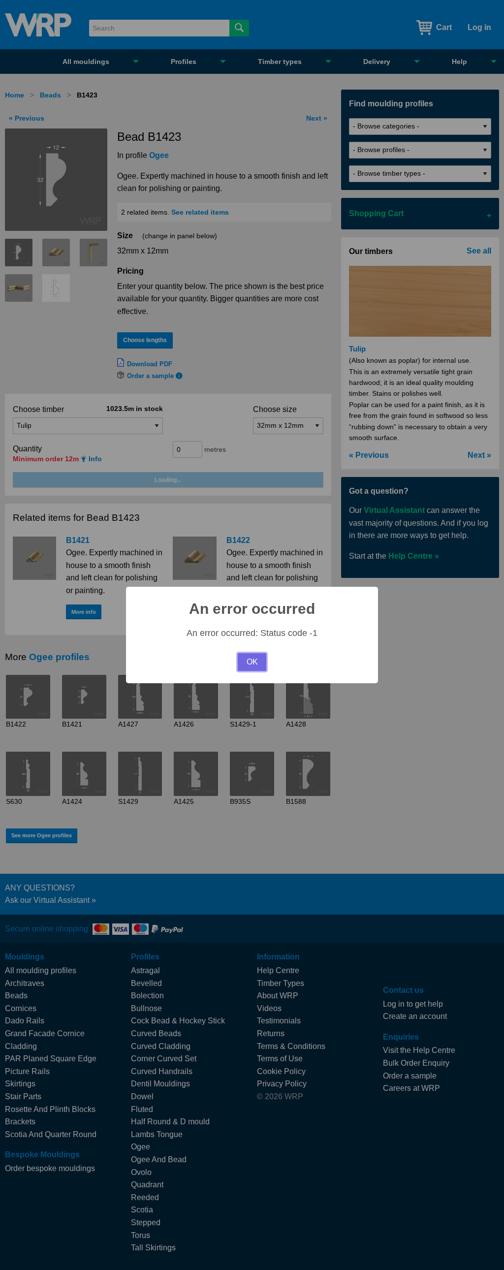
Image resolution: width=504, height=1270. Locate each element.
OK (252, 662)
